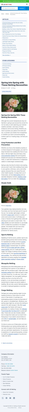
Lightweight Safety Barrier (8, 41)
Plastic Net (4, 75)
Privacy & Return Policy (12, 407)
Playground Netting (6, 50)
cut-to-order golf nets (13, 247)
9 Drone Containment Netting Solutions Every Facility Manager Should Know (14, 26)
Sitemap (19, 407)
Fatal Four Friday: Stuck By (8, 52)
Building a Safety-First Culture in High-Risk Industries (14, 29)
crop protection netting (8, 155)
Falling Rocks (5, 37)
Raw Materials (6, 383)
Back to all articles (7, 343)
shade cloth (10, 215)
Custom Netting (5, 77)
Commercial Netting (6, 63)
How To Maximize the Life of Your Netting (11, 34)
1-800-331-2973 (10, 366)
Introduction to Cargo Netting (8, 39)
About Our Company (8, 392)
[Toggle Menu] (27, 4)
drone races (20, 259)
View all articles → (6, 55)
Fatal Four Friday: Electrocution (9, 47)
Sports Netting (5, 67)
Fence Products (7, 379)
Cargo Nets (4, 69)
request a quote (13, 334)
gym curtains (5, 255)
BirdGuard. (22, 178)
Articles (7, 13)
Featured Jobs (6, 394)
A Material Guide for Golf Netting (9, 49)
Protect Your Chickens (7, 43)
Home (2, 13)
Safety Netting (5, 71)
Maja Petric (8, 205)
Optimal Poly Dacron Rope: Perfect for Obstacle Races (14, 36)
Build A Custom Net (8, 381)
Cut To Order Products (9, 377)
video (3, 222)
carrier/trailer (12, 318)
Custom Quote (14, 370)
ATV (5, 318)
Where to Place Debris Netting (9, 45)
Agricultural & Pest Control (8, 73)
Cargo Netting (6, 385)
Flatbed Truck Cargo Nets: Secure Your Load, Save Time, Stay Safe (13, 31)
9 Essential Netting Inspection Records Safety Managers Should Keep (12, 23)
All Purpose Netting (6, 65)
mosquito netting (6, 272)
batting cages (5, 245)
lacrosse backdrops (19, 253)
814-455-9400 (9, 364)
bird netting (17, 175)
